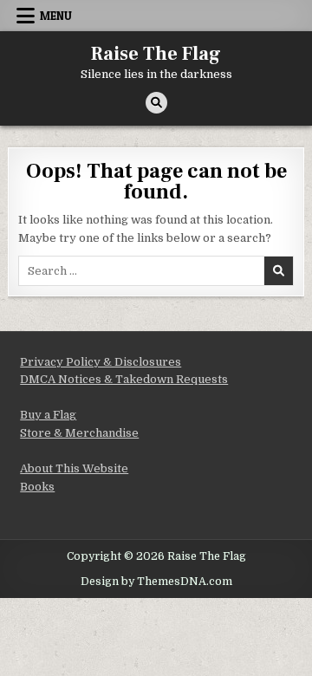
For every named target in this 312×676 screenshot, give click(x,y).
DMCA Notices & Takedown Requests (124, 379)
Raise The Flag (156, 54)
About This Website (74, 468)
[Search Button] (156, 103)
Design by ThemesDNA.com (156, 581)
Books (37, 486)
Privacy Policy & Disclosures (100, 361)
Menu (56, 16)
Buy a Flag (48, 414)
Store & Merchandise (79, 432)
